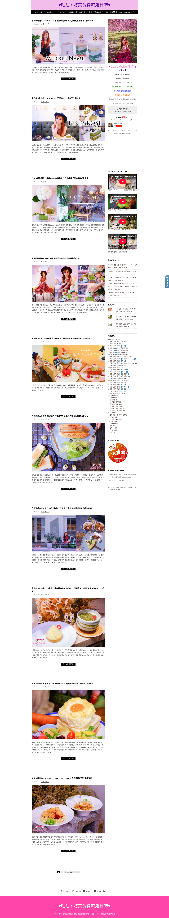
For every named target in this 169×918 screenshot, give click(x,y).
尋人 (132, 487)
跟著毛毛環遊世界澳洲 (117, 384)
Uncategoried (114, 430)
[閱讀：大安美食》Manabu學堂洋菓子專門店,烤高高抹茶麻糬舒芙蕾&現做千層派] (68, 381)
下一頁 (77, 872)
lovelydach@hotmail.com (123, 111)
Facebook (66, 891)
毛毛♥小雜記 (113, 428)
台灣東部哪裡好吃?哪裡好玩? (119, 354)
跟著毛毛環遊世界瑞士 (117, 361)
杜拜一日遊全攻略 (95, 12)
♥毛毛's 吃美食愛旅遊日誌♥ (84, 5)
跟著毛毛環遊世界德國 (117, 367)
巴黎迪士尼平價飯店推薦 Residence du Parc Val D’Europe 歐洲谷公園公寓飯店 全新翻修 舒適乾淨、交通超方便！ (122, 286)
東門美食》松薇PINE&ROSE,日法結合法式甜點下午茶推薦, (56, 98)
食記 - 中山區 (45, 24)
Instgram (78, 891)
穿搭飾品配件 (117, 406)
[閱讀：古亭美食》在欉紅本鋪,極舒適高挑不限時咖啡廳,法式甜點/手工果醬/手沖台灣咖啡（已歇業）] (68, 646)
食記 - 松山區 (45, 262)
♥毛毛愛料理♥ (114, 413)
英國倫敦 (72, 12)
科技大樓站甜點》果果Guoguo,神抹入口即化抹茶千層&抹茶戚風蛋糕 (60, 178)
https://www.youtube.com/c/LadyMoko (122, 120)
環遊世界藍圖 (110, 12)
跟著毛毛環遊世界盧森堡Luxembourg (122, 359)
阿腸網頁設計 (111, 914)
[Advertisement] (122, 152)
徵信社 (113, 487)
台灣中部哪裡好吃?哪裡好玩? (119, 350)
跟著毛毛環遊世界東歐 (117, 341)
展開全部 (110, 339)
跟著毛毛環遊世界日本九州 (119, 380)
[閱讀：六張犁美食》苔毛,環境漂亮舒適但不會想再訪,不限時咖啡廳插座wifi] (68, 471)
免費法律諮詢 (116, 489)
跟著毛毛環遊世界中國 (117, 391)
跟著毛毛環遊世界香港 (117, 393)
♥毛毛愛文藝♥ (114, 417)
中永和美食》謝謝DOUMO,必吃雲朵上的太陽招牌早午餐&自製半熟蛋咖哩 (62, 684)
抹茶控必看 (39, 12)
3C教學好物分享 (116, 419)
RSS (106, 891)
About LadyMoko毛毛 (126, 12)
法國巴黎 (82, 12)
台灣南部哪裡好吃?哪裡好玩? (119, 352)
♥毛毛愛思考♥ (114, 421)
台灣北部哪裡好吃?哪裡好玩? (119, 348)
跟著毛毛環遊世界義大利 (118, 372)
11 (71, 872)
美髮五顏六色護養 (118, 410)
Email (99, 891)
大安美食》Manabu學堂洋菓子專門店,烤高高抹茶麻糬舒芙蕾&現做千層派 (62, 339)
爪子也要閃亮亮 (116, 402)
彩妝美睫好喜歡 (117, 408)
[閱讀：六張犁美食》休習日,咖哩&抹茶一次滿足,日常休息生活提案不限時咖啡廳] (68, 551)
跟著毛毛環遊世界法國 (117, 346)
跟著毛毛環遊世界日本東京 (119, 378)
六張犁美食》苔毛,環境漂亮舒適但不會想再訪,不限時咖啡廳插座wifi (60, 416)
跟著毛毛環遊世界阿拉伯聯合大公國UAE (123, 363)
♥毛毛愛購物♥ (114, 423)
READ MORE (68, 79)
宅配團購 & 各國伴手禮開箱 (118, 415)
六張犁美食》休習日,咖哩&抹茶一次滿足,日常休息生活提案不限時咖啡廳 (62, 508)
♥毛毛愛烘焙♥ (114, 395)
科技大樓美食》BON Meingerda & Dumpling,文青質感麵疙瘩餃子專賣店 (62, 778)
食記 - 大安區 (45, 101)
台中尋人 (123, 487)
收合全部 (117, 339)
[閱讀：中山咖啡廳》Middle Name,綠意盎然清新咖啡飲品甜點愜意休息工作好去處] (68, 63)
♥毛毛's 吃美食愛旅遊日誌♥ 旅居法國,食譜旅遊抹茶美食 (73, 914)
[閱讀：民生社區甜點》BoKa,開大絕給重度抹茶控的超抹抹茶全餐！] (68, 301)
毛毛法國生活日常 (115, 343)
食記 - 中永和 (45, 687)
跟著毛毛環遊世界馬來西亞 (119, 387)
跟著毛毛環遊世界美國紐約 (119, 374)
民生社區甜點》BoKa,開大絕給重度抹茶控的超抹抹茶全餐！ (56, 258)
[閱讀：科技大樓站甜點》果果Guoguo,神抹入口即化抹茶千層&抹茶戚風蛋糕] (68, 221)
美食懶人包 (50, 12)
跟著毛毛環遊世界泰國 (117, 389)
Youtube (89, 891)
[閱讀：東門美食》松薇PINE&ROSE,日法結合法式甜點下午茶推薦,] (68, 141)
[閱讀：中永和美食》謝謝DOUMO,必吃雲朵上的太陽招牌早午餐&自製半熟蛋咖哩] (68, 738)
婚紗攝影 (114, 400)
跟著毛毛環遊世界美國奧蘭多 (119, 376)
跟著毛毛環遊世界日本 (117, 382)
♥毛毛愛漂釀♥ (114, 397)
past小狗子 (113, 432)
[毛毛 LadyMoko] (122, 62)
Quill (96, 914)
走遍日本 (61, 12)
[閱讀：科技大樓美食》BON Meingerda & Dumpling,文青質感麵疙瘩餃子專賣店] (68, 833)
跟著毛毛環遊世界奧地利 (118, 369)
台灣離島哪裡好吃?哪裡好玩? (121, 356)
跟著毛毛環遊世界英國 (117, 365)
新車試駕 (112, 426)
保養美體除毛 (117, 404)
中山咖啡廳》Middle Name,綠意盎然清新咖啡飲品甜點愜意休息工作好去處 (62, 21)
